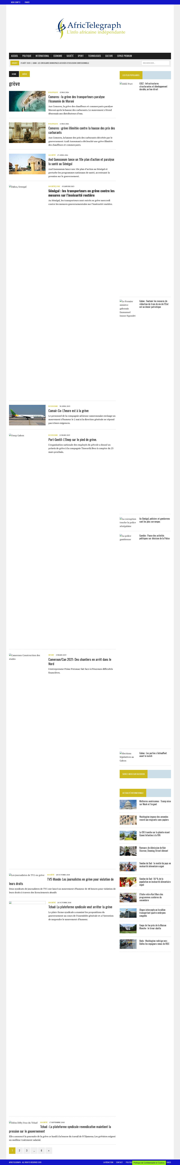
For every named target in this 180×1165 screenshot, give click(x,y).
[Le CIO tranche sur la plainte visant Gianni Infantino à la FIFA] (128, 838)
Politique (26, 56)
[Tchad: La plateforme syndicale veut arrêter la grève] (27, 1110)
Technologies (94, 56)
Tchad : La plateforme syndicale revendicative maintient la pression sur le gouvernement (60, 1128)
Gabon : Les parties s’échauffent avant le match (153, 754)
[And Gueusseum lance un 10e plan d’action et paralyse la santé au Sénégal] (27, 172)
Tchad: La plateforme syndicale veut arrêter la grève (80, 906)
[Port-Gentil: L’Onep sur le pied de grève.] (27, 643)
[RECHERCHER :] (155, 62)
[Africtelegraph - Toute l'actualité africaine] (90, 28)
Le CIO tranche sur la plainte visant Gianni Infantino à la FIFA (154, 834)
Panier (27, 2)
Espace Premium (124, 56)
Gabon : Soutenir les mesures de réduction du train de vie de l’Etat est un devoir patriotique (153, 304)
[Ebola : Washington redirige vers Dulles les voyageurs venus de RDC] (128, 947)
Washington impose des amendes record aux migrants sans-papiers (154, 818)
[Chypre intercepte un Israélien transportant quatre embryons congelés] (128, 916)
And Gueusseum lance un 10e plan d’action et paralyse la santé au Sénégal (81, 161)
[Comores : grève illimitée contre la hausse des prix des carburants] (27, 141)
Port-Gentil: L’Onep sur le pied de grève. (72, 439)
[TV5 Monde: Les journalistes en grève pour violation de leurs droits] (26, 875)
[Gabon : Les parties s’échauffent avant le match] (128, 760)
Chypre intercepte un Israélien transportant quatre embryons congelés (152, 912)
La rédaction (108, 1162)
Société (70, 56)
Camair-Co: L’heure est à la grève (68, 410)
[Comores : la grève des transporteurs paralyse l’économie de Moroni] (27, 109)
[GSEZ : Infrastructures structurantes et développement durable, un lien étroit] (128, 291)
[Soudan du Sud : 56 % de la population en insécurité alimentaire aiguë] (128, 885)
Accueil (14, 56)
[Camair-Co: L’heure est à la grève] (27, 423)
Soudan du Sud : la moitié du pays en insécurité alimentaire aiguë (155, 865)
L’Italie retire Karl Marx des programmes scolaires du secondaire (151, 897)
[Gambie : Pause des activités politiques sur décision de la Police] (128, 743)
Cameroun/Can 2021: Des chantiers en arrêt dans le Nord (79, 661)
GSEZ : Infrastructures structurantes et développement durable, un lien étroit (153, 86)
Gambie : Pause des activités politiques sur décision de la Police (154, 537)
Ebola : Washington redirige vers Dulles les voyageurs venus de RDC (154, 942)
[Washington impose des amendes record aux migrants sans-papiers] (128, 822)
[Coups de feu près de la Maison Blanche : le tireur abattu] (128, 931)
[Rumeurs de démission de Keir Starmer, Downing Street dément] (128, 853)
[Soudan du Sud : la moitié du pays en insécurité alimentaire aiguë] (128, 869)
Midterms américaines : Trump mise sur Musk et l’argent (155, 803)
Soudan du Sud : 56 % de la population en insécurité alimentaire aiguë (155, 881)
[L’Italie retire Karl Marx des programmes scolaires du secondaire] (128, 900)
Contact (119, 1162)
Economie (57, 56)
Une (58, 186)
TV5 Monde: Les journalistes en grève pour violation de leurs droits (61, 881)
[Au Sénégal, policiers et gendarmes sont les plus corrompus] (128, 526)
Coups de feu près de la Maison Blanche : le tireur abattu (152, 927)
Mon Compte (15, 2)
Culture (109, 56)
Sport (81, 56)
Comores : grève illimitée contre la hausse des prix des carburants (81, 130)
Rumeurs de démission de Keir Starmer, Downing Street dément (153, 849)
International (42, 56)
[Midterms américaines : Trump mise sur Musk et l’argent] (128, 807)
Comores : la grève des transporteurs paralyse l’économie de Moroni (76, 98)
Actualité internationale (132, 792)
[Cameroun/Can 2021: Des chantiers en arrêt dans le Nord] (27, 863)
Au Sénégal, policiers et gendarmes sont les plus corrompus (154, 520)
